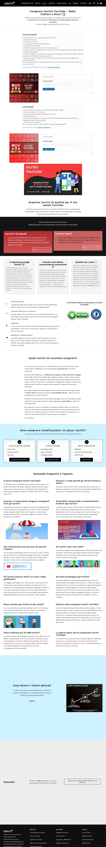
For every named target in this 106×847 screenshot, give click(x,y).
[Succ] (57, 691)
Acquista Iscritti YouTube (30, 127)
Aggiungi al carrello (48, 89)
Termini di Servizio (88, 839)
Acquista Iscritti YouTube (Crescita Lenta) (35, 67)
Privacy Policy (86, 832)
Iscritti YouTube (35, 836)
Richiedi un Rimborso (62, 843)
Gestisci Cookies (87, 836)
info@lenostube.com (62, 832)
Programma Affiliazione (63, 839)
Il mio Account (60, 836)
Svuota (91, 93)
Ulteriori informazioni (54, 67)
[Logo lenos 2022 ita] (10, 3)
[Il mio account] (97, 3)
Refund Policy (86, 843)
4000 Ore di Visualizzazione (38, 843)
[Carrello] (100, 3)
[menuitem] (27, 3)
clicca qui (54, 781)
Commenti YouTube (36, 839)
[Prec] (7, 691)
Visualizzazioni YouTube (37, 832)
